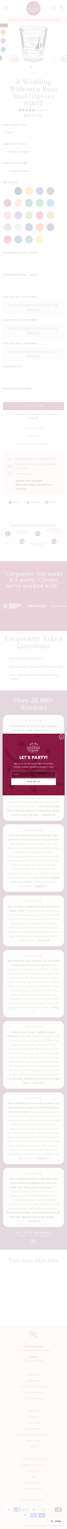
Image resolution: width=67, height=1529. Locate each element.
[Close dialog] (61, 737)
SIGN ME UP (33, 781)
